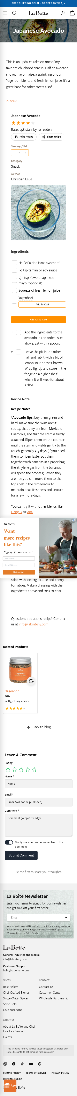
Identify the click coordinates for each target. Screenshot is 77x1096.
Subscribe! (18, 572)
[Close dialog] (75, 520)
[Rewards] (10, 1086)
